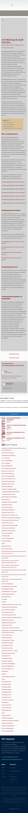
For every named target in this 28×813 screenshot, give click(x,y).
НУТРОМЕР (4, 599)
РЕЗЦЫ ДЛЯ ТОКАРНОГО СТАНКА (10, 650)
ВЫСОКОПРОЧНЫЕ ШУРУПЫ (8, 478)
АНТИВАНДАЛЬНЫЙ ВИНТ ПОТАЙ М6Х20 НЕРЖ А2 (14, 199)
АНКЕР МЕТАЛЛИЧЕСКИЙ (7, 452)
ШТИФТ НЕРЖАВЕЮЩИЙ (7, 728)
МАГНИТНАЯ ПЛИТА (6, 546)
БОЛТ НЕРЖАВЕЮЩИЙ (7, 460)
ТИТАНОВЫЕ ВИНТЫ (6, 684)
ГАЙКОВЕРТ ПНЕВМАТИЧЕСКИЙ (9, 489)
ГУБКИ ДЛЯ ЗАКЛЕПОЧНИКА (8, 494)
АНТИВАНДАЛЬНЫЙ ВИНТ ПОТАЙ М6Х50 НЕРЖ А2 (14, 203)
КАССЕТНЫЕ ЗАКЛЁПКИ (7, 533)
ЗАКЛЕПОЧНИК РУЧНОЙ (7, 522)
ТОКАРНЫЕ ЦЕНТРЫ (6, 694)
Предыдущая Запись (14, 354)
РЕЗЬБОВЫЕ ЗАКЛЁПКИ (7, 661)
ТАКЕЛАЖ (4, 674)
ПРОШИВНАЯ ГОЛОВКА (7, 645)
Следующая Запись (14, 357)
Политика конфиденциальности (9, 757)
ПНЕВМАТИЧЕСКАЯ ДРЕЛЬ (8, 620)
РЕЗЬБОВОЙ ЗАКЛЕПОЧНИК (8, 653)
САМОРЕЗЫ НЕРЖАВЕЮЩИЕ (8, 663)
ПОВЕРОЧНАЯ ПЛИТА (7, 625)
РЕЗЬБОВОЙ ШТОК (6, 655)
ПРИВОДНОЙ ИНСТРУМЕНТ (8, 640)
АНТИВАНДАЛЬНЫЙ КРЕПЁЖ (8, 455)
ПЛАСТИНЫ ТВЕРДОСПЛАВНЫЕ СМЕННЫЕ (12, 617)
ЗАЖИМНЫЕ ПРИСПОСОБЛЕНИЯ (9, 502)
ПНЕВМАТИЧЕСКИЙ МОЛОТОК (9, 622)
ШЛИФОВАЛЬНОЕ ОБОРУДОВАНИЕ (10, 720)
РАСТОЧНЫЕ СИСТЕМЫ (7, 648)
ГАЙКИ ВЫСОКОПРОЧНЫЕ (8, 484)
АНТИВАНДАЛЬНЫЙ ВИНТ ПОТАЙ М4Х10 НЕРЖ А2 (14, 196)
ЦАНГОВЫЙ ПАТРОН (6, 715)
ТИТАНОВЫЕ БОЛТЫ (6, 681)
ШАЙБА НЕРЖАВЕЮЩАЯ (7, 718)
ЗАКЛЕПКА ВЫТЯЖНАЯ (7, 507)
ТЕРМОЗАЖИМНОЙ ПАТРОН (8, 676)
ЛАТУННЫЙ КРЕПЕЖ (6, 541)
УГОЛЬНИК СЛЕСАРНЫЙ (7, 700)
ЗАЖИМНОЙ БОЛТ (6, 499)
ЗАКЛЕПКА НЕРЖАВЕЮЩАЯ (8, 509)
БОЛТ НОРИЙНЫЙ (6, 463)
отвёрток (4, 98)
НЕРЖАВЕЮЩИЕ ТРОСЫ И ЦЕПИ (9, 591)
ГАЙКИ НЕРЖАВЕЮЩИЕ (7, 486)
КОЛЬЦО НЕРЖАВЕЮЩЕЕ (8, 538)
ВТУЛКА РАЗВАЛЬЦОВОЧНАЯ (9, 468)
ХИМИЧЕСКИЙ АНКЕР (7, 710)
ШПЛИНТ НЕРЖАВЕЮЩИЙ (8, 725)
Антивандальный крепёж (8, 51)
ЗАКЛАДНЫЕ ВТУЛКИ (7, 504)
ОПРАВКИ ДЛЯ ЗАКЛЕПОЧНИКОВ (9, 607)
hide (9, 120)
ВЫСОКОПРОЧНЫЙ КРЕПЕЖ (8, 481)
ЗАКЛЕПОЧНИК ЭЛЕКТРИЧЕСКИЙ (9, 525)
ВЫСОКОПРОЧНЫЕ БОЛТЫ (8, 471)
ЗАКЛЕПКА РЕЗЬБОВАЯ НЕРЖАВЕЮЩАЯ (11, 517)
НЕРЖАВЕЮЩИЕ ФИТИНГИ (8, 594)
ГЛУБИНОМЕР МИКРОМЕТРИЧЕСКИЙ (10, 491)
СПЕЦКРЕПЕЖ (5, 671)
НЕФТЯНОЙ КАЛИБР (6, 596)
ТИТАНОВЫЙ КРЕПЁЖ (7, 692)
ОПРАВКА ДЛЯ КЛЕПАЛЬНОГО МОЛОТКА (11, 604)
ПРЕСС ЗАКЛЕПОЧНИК (7, 635)
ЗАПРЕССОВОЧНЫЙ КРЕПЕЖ (8, 528)
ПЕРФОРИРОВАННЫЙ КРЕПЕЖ (9, 614)
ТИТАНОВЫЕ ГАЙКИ (6, 687)
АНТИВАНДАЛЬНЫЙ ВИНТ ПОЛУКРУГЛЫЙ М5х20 (13, 189)
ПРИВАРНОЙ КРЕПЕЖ (7, 637)
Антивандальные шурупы (8, 213)
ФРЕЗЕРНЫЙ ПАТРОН (7, 707)
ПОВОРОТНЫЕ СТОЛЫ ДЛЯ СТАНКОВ (10, 627)
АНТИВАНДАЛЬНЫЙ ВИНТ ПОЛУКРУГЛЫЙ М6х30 (13, 192)
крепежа (10, 79)
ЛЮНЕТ (3, 543)
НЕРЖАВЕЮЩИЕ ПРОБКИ (8, 589)
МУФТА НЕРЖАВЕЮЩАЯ (7, 583)
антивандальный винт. (7, 141)
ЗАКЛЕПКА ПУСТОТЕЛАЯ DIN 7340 (10, 515)
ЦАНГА (3, 712)
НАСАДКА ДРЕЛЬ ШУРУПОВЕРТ (9, 586)
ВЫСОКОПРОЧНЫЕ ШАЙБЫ (8, 476)
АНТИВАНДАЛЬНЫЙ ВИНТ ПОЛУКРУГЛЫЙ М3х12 (13, 182)
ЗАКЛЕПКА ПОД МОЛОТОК (8, 512)
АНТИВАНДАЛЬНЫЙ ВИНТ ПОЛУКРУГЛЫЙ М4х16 (13, 185)
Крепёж (12, 45)
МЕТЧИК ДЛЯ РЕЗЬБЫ (7, 548)
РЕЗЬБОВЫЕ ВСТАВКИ (7, 658)
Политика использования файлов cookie (11, 759)
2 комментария (5, 45)
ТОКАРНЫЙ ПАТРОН (6, 697)
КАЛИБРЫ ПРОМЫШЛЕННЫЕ (8, 530)
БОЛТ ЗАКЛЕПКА (6, 458)
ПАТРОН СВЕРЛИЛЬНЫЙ (7, 612)
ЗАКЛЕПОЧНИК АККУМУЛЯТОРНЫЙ (10, 520)
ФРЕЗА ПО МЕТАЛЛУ (6, 705)
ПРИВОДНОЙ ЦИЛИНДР (7, 642)
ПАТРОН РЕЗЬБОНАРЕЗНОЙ (8, 609)
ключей (19, 228)
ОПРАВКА (4, 602)
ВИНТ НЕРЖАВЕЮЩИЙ (7, 465)
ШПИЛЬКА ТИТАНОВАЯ (7, 723)
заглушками (14, 90)
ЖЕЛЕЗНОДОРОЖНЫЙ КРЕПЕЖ (9, 497)
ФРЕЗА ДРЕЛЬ (5, 702)
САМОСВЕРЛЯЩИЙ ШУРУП (8, 666)
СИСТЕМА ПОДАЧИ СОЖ (7, 668)
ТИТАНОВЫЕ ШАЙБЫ (6, 689)
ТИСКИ (3, 679)
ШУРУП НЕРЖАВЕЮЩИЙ (7, 731)
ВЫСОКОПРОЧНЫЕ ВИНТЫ (8, 473)
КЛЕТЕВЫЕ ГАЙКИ (6, 535)
